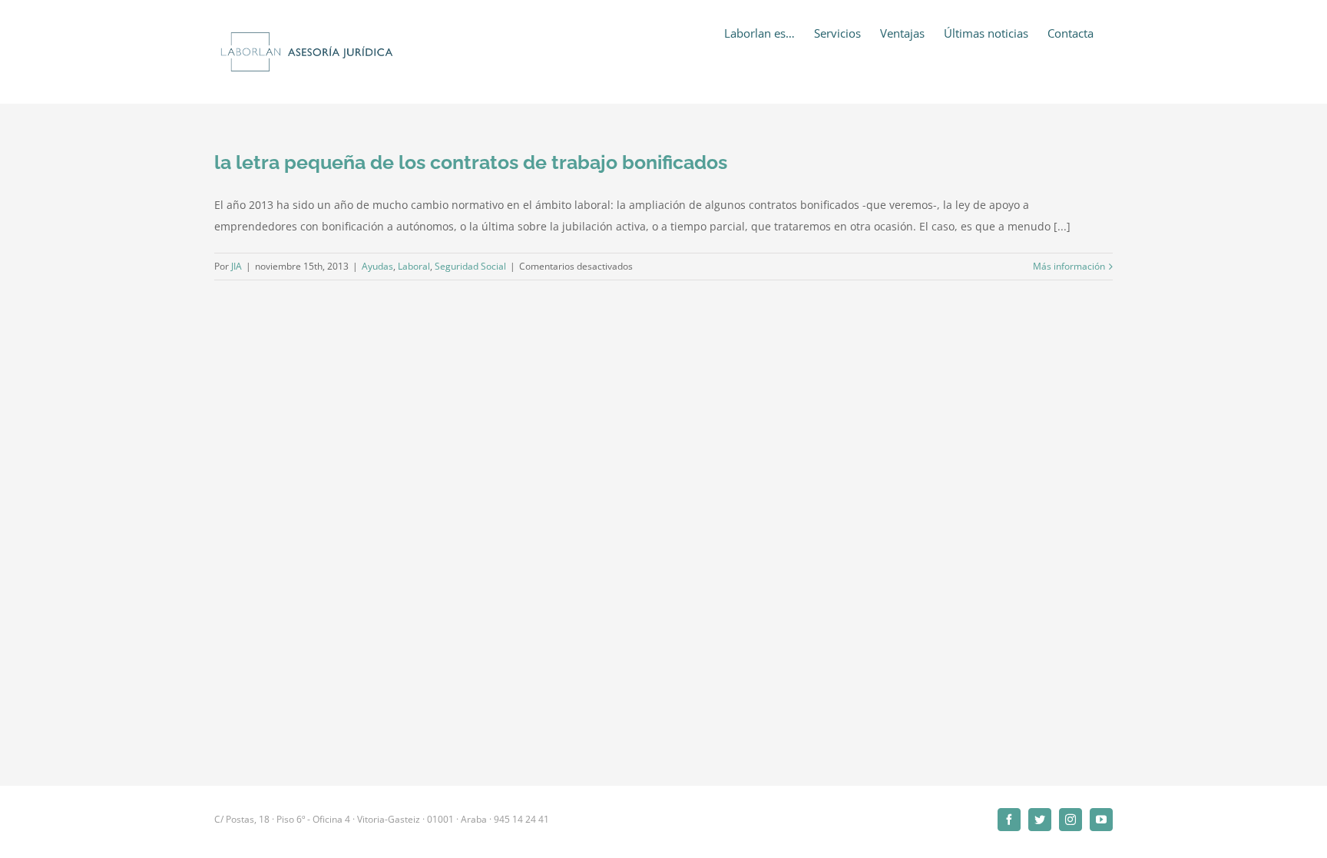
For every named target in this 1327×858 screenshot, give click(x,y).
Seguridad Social (470, 266)
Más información (1069, 266)
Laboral (414, 266)
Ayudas (377, 266)
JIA (236, 266)
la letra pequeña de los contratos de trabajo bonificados (470, 162)
